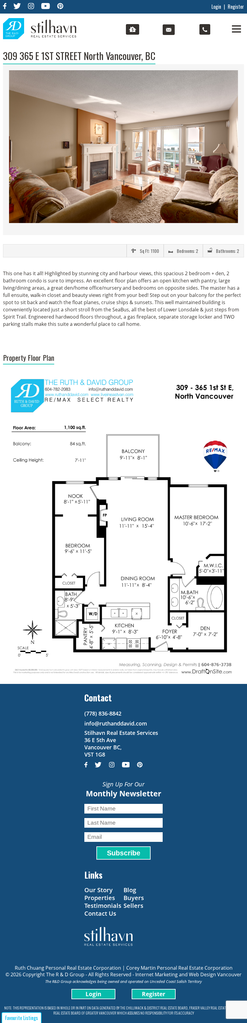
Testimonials (102, 906)
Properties (99, 898)
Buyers (134, 898)
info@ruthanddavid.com (115, 723)
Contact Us (100, 913)
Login (216, 6)
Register (236, 6)
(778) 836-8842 (102, 713)
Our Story (98, 890)
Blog (130, 890)
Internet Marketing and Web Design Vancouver (188, 974)
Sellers (133, 906)
